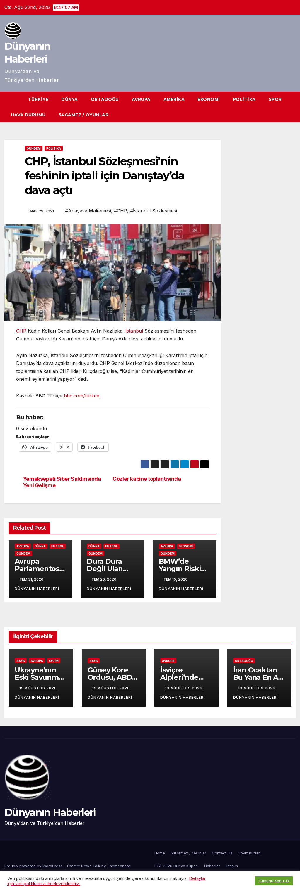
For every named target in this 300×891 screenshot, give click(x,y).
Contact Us (222, 853)
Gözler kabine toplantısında (146, 479)
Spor (275, 99)
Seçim (54, 660)
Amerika (174, 99)
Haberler (212, 866)
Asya (20, 660)
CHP (21, 331)
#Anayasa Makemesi (88, 211)
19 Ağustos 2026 (38, 688)
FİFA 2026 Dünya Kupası (176, 866)
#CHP (120, 211)
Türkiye (38, 99)
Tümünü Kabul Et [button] (273, 880)
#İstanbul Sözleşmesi (153, 211)
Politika (244, 99)
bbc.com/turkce (81, 396)
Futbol (57, 546)
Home (159, 853)
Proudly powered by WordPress (34, 866)
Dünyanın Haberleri (50, 812)
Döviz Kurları (249, 853)
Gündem (34, 148)
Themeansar (118, 866)
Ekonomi (208, 99)
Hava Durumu (28, 114)
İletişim (232, 866)
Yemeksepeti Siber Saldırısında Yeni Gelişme (62, 482)
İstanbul (134, 331)
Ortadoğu (105, 99)
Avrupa (141, 99)
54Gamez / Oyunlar (84, 114)
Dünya (69, 99)
